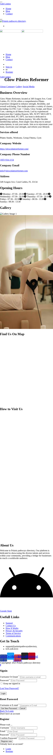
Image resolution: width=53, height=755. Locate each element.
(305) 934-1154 (7, 160)
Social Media (28, 86)
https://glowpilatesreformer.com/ (14, 149)
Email (2, 731)
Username (4, 728)
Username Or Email (9, 677)
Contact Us (11, 625)
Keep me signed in (11, 683)
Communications (13, 636)
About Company (7, 86)
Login (8, 749)
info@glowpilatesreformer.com (14, 171)
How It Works (12, 628)
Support (9, 623)
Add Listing (5, 4)
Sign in (9, 67)
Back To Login (7, 711)
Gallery (19, 86)
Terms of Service (13, 633)
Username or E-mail (9, 705)
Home (8, 8)
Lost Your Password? (9, 688)
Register (9, 72)
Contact (9, 14)
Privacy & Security (14, 631)
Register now (6, 741)
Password (4, 680)
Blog (8, 11)
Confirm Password (8, 738)
